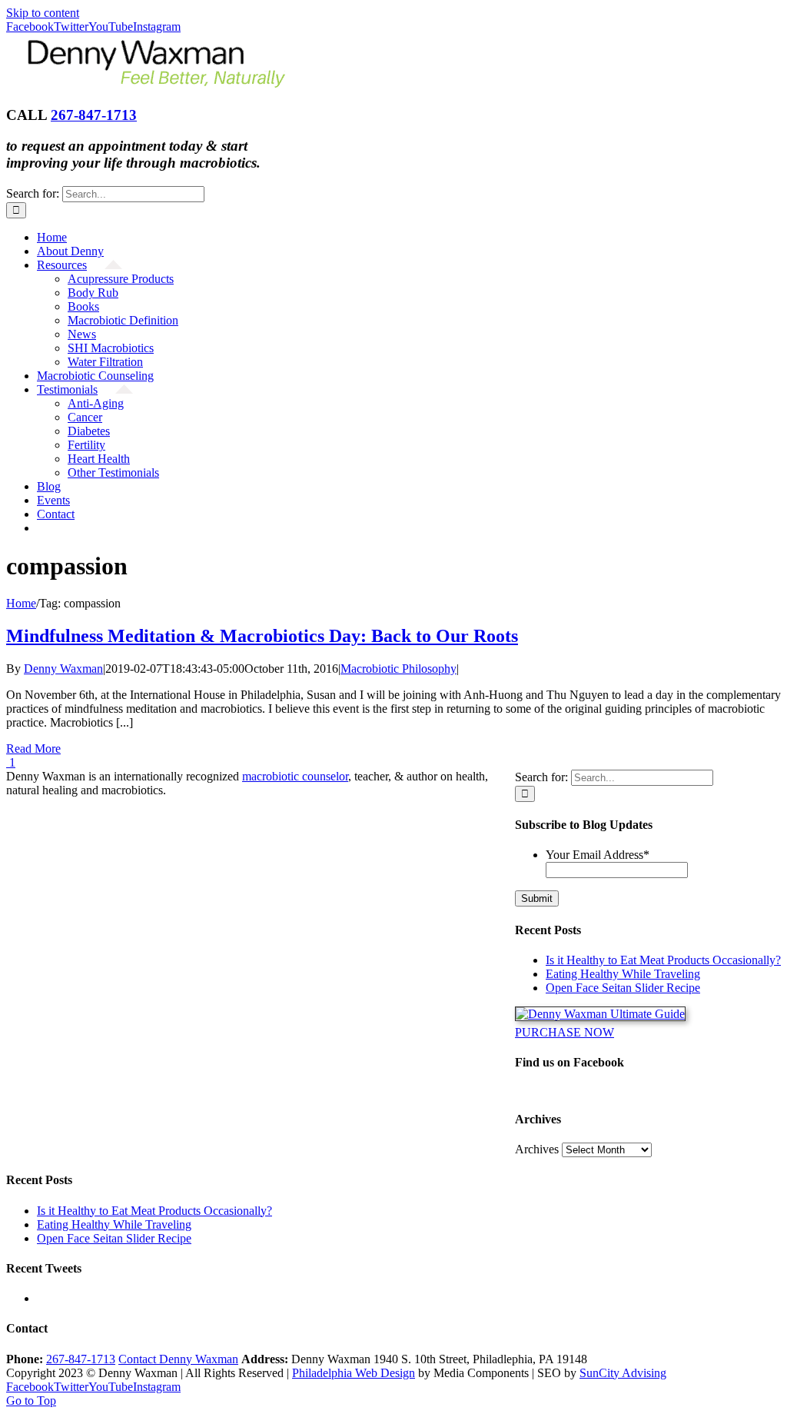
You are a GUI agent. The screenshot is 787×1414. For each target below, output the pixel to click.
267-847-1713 (94, 115)
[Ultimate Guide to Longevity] (600, 1013)
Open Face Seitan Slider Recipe (623, 987)
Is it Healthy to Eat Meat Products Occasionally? (663, 960)
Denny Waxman (63, 668)
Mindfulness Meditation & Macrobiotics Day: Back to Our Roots (262, 636)
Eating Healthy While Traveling (623, 973)
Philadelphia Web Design (353, 1372)
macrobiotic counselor (295, 776)
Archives (537, 1149)
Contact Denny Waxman (178, 1359)
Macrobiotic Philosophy (398, 668)
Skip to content (42, 12)
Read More (33, 748)
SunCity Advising (622, 1372)
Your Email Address (597, 854)
